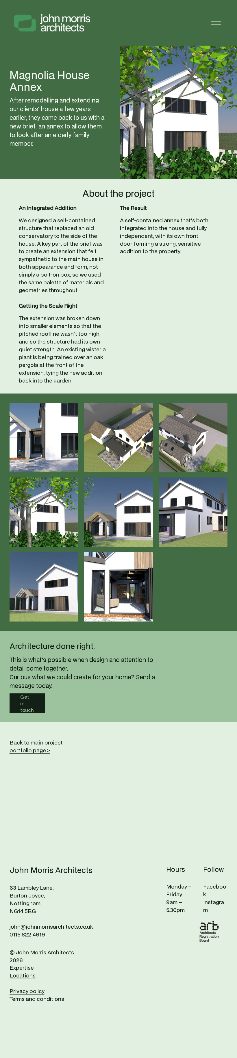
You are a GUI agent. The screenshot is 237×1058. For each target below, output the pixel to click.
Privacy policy (27, 990)
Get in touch (27, 703)
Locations (23, 975)
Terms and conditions (37, 998)
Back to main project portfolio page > (36, 746)
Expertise (22, 967)
